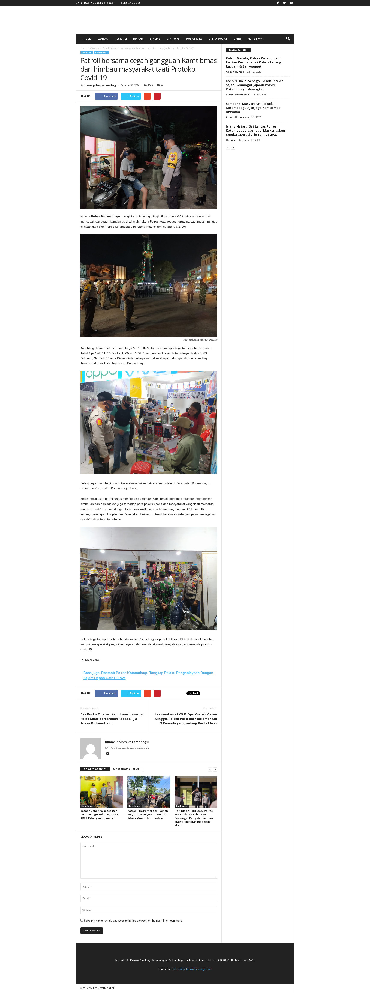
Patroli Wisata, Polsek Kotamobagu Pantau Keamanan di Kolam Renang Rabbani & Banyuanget (254, 62)
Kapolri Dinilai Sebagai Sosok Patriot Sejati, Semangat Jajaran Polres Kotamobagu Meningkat (254, 85)
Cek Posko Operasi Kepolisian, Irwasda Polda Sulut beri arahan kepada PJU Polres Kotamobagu (111, 718)
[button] (288, 39)
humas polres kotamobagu (101, 85)
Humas (230, 139)
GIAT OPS (173, 39)
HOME (87, 39)
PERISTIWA (254, 39)
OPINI (237, 39)
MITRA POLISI (217, 39)
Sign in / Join (131, 3)
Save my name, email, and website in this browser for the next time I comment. (133, 920)
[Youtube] (291, 3)
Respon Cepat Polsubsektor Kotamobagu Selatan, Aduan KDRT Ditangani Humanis (99, 814)
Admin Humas (235, 71)
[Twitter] (284, 3)
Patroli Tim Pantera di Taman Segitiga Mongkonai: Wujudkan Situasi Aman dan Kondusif (148, 814)
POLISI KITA (194, 39)
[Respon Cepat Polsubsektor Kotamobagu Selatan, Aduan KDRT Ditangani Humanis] (101, 792)
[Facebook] (277, 3)
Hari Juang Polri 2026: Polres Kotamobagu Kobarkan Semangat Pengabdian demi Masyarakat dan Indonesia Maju (194, 818)
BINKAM (138, 39)
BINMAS (155, 39)
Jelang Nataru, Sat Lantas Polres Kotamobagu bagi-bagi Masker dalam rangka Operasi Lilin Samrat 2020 (255, 130)
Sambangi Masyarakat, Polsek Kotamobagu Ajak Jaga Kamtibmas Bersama (253, 107)
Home (83, 48)
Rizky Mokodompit (237, 94)
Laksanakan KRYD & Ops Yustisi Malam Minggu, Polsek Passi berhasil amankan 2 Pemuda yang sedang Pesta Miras (186, 718)
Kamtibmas (101, 52)
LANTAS (103, 39)
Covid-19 (86, 52)
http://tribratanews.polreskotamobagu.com (127, 748)
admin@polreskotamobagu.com (192, 969)
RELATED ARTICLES (95, 769)
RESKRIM (121, 39)
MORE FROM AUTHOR (126, 769)
